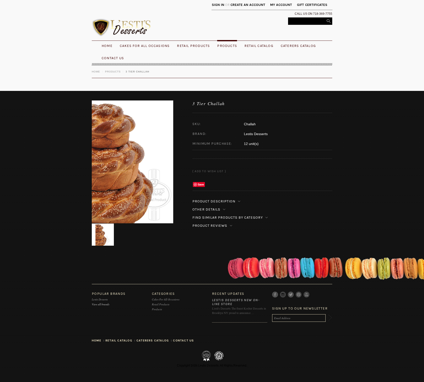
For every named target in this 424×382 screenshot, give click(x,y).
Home (96, 71)
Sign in (218, 5)
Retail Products (193, 46)
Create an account (247, 5)
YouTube (307, 295)
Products (227, 46)
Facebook (275, 295)
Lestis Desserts (100, 299)
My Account (281, 5)
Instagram (283, 295)
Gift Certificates (312, 5)
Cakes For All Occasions (145, 46)
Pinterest (299, 295)
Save (201, 184)
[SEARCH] (328, 21)
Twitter (291, 295)
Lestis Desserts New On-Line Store (236, 302)
